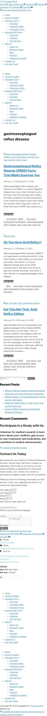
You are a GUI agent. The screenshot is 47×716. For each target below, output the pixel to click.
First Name (5, 490)
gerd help (27, 225)
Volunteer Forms (17, 29)
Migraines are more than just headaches (24, 394)
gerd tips (36, 225)
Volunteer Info (11, 21)
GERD (20, 219)
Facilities (14, 38)
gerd (19, 225)
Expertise (14, 35)
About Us (14, 47)
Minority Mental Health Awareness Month (25, 391)
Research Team (17, 49)
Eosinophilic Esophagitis (15, 222)
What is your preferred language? (15, 510)
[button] (23, 68)
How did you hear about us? (13, 501)
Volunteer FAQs (17, 26)
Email (3, 496)
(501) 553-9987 (7, 542)
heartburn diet (10, 369)
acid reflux (31, 219)
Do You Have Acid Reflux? (23, 242)
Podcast (13, 55)
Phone (3, 498)
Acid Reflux (11, 219)
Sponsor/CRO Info (13, 32)
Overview (14, 23)
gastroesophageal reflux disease (18, 289)
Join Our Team (11, 64)
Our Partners (15, 41)
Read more (8, 214)
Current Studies (12, 18)
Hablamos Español (18, 58)
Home (7, 15)
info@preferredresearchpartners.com (17, 548)
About (7, 44)
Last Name (5, 493)
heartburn (8, 292)
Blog (12, 52)
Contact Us (10, 61)
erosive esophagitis (33, 286)
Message (4, 525)
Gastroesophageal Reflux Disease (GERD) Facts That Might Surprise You (22, 170)
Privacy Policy (37, 706)
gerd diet (21, 366)
